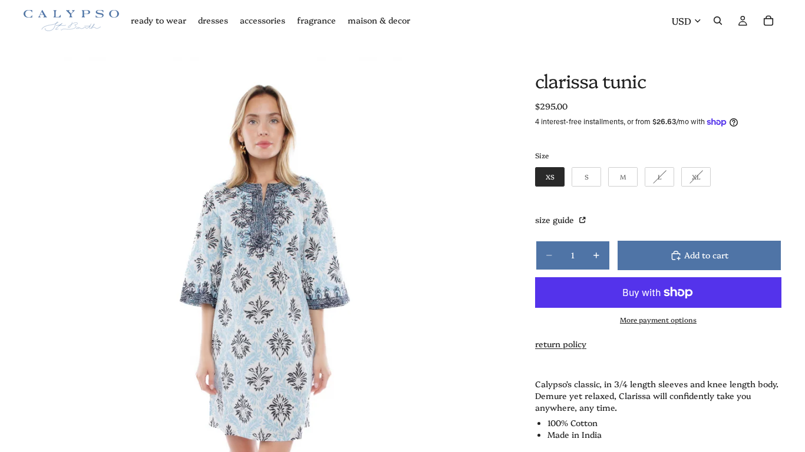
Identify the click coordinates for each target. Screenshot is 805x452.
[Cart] (768, 21)
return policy (560, 344)
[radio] (550, 177)
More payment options (658, 319)
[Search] (718, 21)
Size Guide (555, 219)
